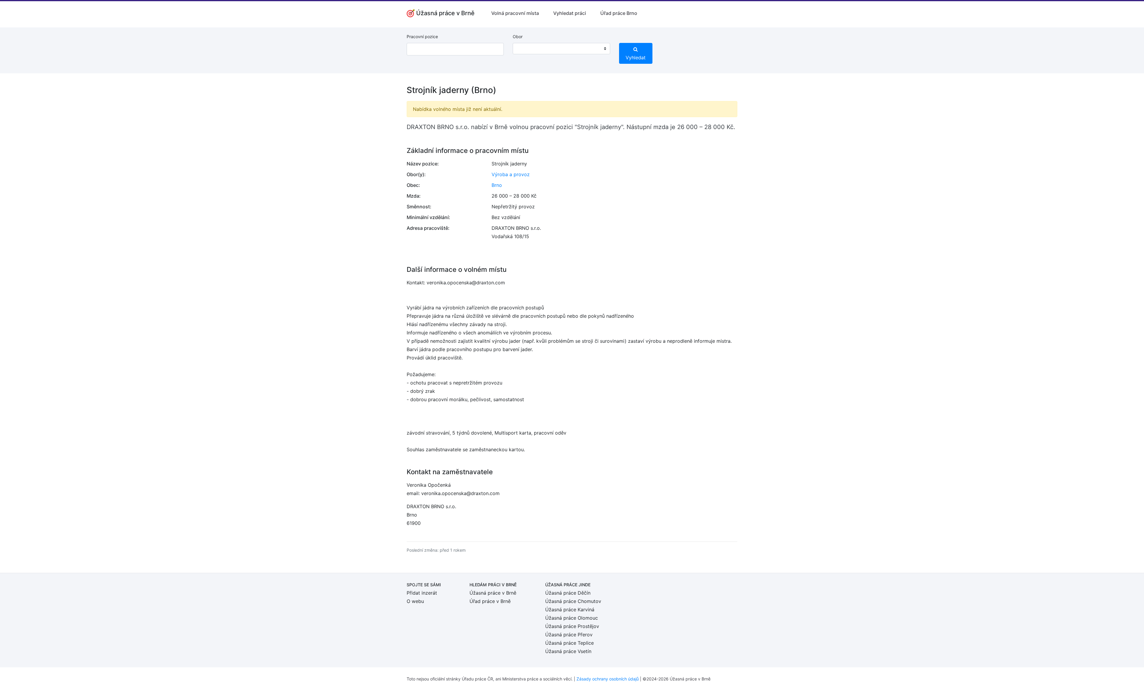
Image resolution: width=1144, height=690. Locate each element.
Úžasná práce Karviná (569, 610)
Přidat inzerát (422, 593)
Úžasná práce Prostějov (572, 626)
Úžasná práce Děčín (567, 593)
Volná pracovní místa (515, 13)
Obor (518, 36)
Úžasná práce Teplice (569, 643)
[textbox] (525, 48)
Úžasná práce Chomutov (573, 601)
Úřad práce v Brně (490, 601)
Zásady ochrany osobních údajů (607, 678)
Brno (497, 185)
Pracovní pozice (422, 36)
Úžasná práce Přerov (569, 635)
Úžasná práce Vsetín (568, 651)
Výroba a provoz (511, 174)
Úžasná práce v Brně (493, 593)
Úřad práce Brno (618, 13)
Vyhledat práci (569, 13)
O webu (415, 601)
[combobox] (561, 48)
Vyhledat (636, 58)
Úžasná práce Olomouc (571, 618)
